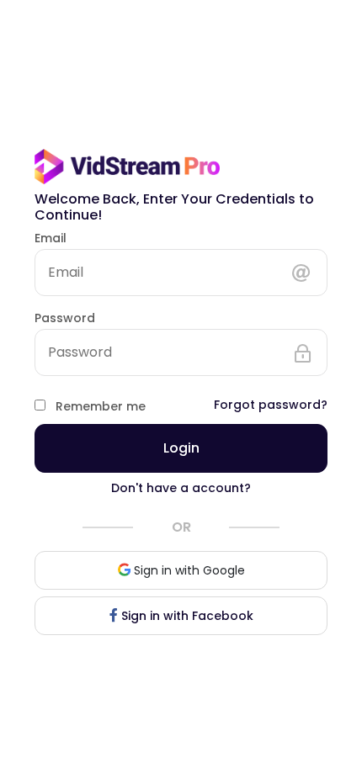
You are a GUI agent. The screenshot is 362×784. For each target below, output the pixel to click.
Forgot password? (270, 404)
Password (65, 318)
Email (51, 238)
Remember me (101, 406)
